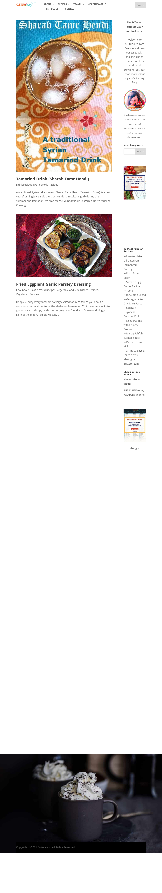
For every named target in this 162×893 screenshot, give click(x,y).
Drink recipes (24, 184)
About (47, 4)
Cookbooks (22, 290)
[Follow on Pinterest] (143, 810)
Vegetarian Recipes (27, 294)
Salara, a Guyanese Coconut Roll (131, 312)
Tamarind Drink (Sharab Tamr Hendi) (52, 179)
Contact (70, 9)
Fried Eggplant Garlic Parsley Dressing (53, 284)
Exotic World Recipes (45, 184)
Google (134, 448)
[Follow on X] (131, 810)
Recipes (62, 4)
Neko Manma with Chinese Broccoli (133, 325)
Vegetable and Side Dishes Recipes (77, 290)
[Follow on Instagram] (125, 810)
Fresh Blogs (51, 9)
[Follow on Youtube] (137, 810)
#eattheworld (97, 4)
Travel (77, 4)
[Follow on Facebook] (118, 810)
